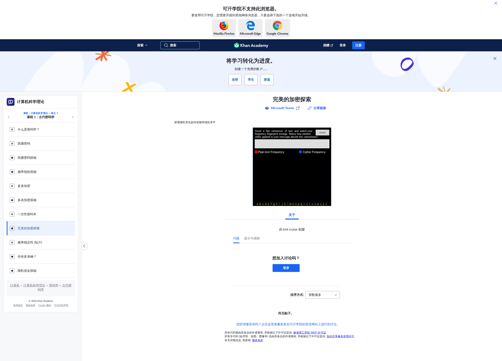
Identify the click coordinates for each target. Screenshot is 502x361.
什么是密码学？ (29, 129)
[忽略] (496, 3)
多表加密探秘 (27, 200)
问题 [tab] (236, 238)
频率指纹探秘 (27, 171)
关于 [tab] (292, 215)
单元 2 (54, 113)
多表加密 (24, 186)
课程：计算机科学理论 (35, 113)
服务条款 (257, 340)
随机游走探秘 (27, 270)
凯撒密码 (24, 143)
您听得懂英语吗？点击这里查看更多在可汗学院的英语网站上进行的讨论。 (288, 324)
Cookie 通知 (44, 305)
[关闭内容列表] (85, 246)
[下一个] (72, 117)
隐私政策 (30, 305)
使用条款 (18, 305)
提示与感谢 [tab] (252, 238)
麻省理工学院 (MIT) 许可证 (309, 332)
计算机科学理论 (34, 285)
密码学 (53, 285)
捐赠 (326, 45)
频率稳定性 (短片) (30, 242)
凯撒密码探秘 (27, 157)
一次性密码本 (27, 214)
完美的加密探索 (29, 228)
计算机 (15, 285)
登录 (343, 45)
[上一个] (8, 117)
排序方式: (297, 294)
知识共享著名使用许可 (340, 336)
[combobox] (322, 295)
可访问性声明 (61, 305)
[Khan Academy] (251, 45)
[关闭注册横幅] (495, 58)
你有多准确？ (27, 256)
